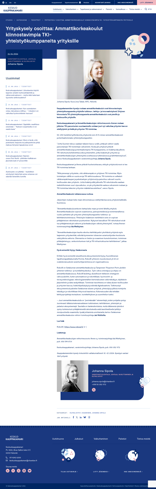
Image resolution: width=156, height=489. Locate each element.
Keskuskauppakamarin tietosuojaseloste (110, 486)
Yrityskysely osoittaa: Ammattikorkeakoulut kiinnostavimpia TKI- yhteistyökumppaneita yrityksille (89, 20)
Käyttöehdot (129, 486)
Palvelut (109, 9)
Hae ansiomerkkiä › (133, 472)
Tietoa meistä (134, 9)
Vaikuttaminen (71, 9)
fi (6, 3)
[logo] (13, 9)
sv (15, 3)
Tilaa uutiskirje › (69, 472)
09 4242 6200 (15, 457)
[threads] (89, 417)
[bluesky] (85, 417)
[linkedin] (81, 417)
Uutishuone (57, 9)
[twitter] (77, 417)
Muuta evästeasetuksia (142, 486)
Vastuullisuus (120, 9)
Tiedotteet (36, 20)
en (10, 3)
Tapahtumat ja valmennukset (91, 9)
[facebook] (73, 417)
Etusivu (9, 20)
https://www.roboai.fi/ (74, 327)
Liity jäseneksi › (101, 472)
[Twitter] (94, 390)
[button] (63, 9)
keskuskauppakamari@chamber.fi (23, 460)
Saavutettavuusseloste (88, 486)
